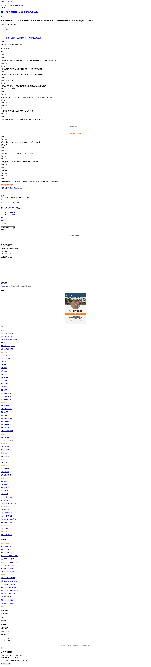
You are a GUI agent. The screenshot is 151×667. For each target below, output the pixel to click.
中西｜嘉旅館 (4, 494)
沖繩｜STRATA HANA (7, 336)
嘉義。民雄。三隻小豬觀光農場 (9, 571)
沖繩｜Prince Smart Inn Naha (8, 342)
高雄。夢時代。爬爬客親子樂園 (9, 562)
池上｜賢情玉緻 (5, 405)
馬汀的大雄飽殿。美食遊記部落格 (19, 12)
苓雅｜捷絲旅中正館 (6, 450)
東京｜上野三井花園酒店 (7, 349)
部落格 (6, 29)
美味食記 (12, 212)
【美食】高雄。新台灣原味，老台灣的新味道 (23, 38)
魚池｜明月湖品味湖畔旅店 (8, 519)
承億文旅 (6, 462)
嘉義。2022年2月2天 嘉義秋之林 (10, 590)
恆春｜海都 (4, 371)
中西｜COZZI (4, 490)
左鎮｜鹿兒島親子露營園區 (8, 503)
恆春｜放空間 (4, 380)
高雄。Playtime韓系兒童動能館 (9, 556)
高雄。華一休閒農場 (6, 549)
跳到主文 (3, 16)
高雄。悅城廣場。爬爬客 (7, 565)
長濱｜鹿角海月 (5, 421)
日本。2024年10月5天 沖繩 (8, 600)
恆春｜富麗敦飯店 (6, 396)
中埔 (13, 584)
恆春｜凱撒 (4, 368)
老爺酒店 (6, 456)
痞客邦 (9, 208)
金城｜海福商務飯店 (6, 535)
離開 (9, 663)
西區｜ (2, 462)
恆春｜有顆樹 (4, 377)
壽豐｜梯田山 (4, 528)
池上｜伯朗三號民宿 (6, 409)
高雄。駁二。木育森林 (7, 568)
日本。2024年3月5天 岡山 (8, 603)
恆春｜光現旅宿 (5, 390)
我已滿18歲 (3, 663)
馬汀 (2, 199)
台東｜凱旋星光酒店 (6, 427)
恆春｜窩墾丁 (4, 383)
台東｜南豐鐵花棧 (6, 424)
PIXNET (64, 645)
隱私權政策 (84, 645)
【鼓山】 (12, 214)
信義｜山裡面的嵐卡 (6, 522)
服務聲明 (90, 645)
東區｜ (2, 456)
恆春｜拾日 (4, 361)
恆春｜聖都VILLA (6, 393)
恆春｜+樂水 (4, 374)
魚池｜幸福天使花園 (6, 516)
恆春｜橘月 (4, 365)
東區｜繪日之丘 (5, 472)
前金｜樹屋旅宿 (5, 446)
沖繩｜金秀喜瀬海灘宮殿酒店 (9, 339)
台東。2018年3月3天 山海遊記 (9, 581)
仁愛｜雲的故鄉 (5, 509)
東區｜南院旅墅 (5, 468)
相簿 (5, 27)
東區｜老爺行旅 (5, 481)
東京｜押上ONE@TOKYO (8, 346)
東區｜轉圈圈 (4, 484)
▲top (2, 217)
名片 (5, 31)
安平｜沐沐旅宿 (5, 487)
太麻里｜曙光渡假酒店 (7, 431)
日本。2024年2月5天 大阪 (8, 597)
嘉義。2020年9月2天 (6, 584)
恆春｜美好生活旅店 (6, 399)
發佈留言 (3, 229)
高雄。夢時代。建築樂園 (7, 559)
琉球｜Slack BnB (5, 358)
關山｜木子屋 (4, 412)
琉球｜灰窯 (4, 355)
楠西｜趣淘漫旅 (5, 500)
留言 (13, 208)
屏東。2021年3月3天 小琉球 (8, 587)
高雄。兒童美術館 (6, 546)
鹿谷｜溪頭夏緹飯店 (6, 513)
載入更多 (3, 220)
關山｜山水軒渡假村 (6, 418)
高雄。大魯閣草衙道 (6, 552)
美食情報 (13, 24)
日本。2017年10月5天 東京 (8, 578)
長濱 (13, 593)
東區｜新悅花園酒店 (6, 475)
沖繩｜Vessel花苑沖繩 (7, 333)
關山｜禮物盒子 (5, 415)
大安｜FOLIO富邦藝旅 (7, 440)
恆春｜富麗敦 (4, 387)
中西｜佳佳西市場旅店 (7, 497)
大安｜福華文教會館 (6, 437)
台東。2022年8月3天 (6, 593)
